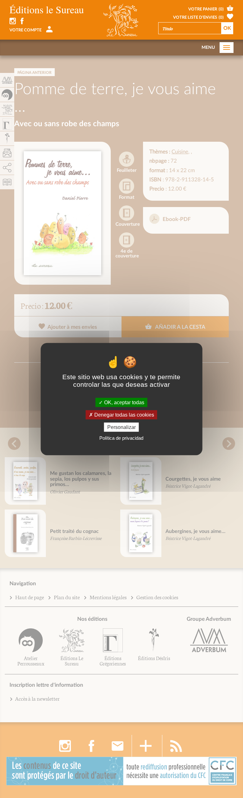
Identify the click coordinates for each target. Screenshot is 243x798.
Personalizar (121, 427)
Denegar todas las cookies (123, 414)
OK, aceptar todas (123, 402)
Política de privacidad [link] (121, 438)
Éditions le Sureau (46, 9)
